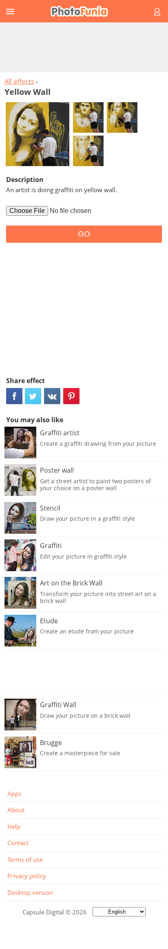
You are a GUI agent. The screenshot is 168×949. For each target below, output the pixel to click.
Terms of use (25, 859)
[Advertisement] (84, 46)
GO (84, 234)
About (15, 810)
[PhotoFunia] (82, 11)
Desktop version (30, 892)
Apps (14, 793)
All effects (19, 81)
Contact (18, 843)
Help (13, 826)
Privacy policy (26, 876)
